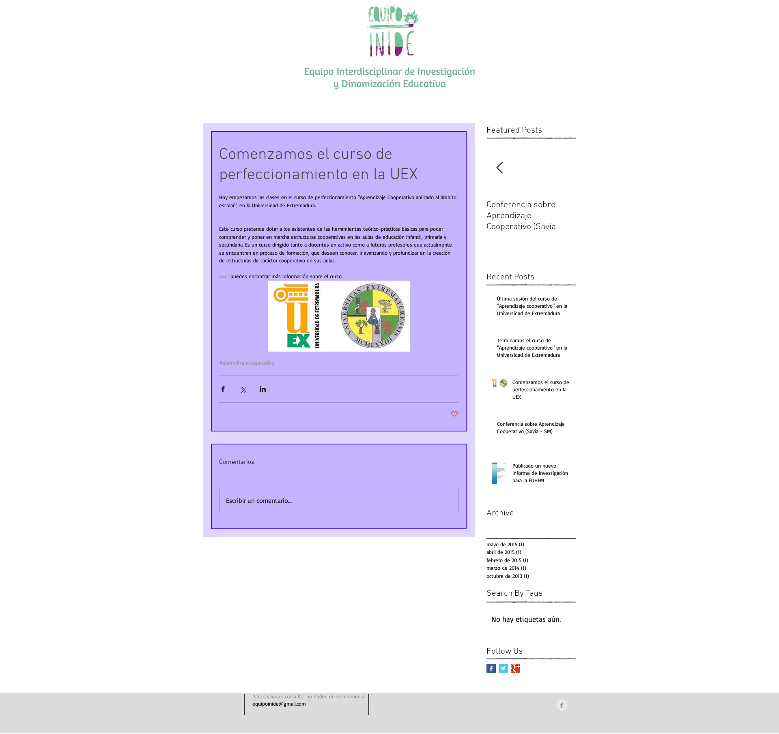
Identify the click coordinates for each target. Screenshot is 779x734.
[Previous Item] (499, 168)
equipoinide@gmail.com (279, 703)
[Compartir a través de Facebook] (223, 389)
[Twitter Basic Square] (503, 668)
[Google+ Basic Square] (515, 668)
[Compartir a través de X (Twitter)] (243, 389)
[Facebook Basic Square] (491, 668)
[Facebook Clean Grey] (562, 705)
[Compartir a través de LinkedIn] (263, 389)
